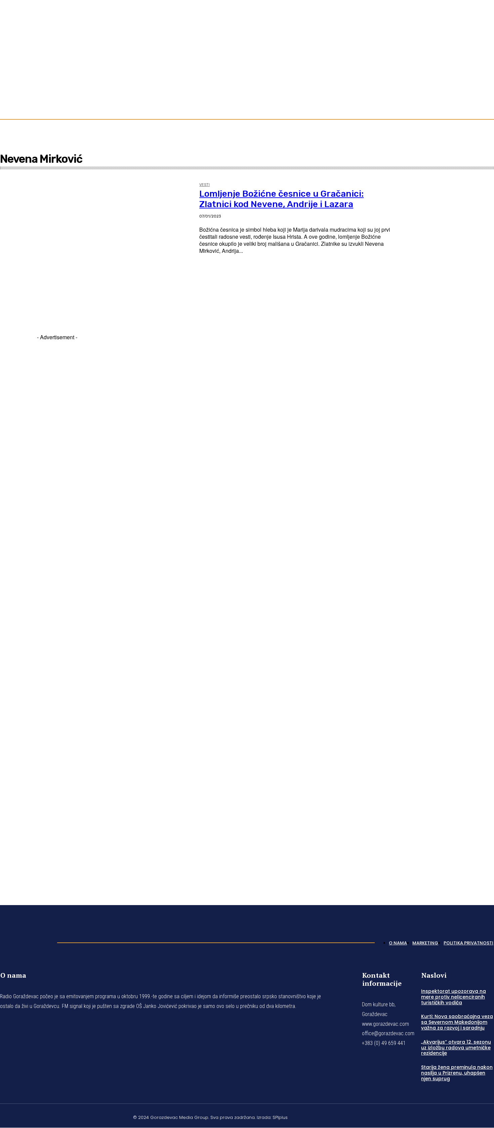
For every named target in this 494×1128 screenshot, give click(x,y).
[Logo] (25, 941)
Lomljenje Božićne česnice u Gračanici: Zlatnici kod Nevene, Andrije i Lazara (281, 199)
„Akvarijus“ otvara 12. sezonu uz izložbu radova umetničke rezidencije (456, 1048)
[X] (475, 1116)
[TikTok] (483, 58)
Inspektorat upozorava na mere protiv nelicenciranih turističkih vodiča (453, 997)
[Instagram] (475, 58)
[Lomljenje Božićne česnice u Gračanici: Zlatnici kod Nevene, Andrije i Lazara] (96, 243)
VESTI (204, 185)
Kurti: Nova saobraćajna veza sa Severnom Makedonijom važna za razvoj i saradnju (457, 1022)
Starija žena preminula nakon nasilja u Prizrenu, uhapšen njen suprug (457, 1073)
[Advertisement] (57, 610)
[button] (486, 91)
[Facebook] (467, 58)
